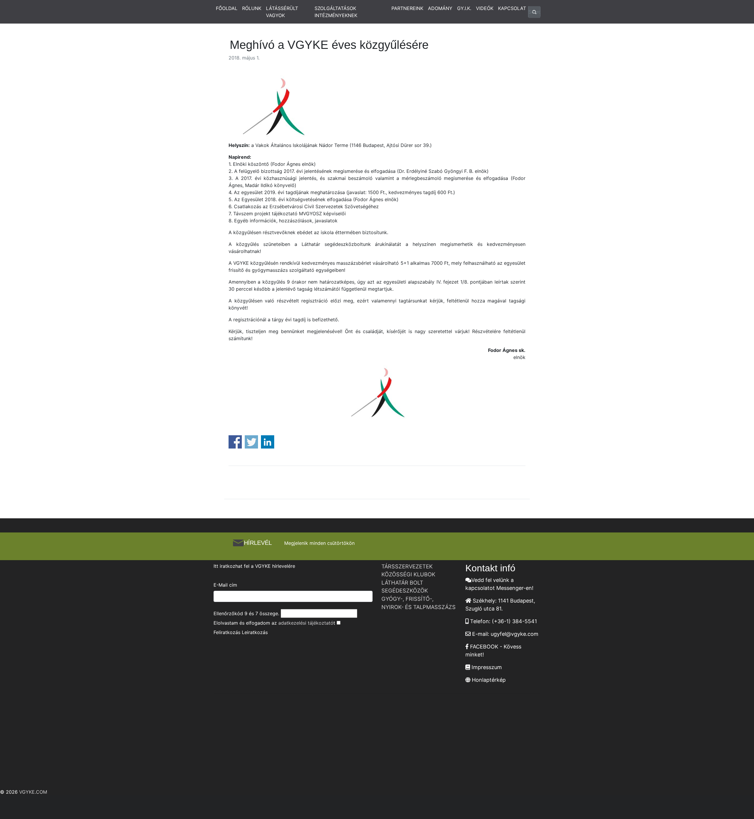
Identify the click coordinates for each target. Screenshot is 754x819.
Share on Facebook (235, 442)
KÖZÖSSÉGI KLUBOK (408, 574)
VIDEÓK (484, 8)
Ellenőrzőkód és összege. (246, 613)
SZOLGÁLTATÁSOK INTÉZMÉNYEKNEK (336, 11)
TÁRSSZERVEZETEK (407, 566)
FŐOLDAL (226, 8)
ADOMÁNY (440, 8)
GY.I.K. (464, 8)
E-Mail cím (225, 585)
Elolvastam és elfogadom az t (274, 623)
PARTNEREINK (407, 8)
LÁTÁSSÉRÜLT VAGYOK (282, 11)
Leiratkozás (255, 632)
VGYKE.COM (33, 792)
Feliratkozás (227, 632)
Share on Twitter (251, 442)
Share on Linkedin (267, 442)
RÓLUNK (251, 8)
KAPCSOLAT (512, 8)
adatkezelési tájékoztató (305, 623)
